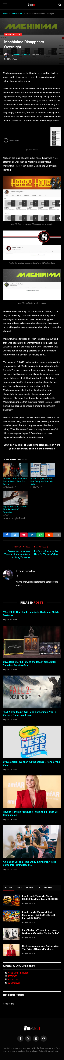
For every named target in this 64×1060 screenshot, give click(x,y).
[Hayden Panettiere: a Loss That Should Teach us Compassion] (32, 791)
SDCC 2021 (13, 979)
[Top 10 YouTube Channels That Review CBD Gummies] (15, 498)
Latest (8, 887)
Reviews (48, 887)
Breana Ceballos (21, 55)
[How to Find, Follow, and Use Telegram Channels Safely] (43, 470)
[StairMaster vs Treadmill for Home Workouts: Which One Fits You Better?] (11, 934)
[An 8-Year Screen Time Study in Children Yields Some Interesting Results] (32, 841)
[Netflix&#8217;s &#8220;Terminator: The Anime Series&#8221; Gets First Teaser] (15, 470)
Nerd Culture (13, 34)
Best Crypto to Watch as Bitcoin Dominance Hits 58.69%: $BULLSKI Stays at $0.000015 (39, 915)
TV (38, 887)
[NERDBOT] (32, 5)
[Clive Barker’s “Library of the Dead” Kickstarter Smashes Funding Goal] (32, 642)
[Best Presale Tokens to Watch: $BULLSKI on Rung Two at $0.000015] (11, 900)
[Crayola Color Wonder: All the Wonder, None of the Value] (32, 742)
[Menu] (5, 4)
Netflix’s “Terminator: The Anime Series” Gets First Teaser (15, 481)
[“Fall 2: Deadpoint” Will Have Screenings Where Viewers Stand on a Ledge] (32, 692)
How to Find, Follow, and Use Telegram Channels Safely (42, 481)
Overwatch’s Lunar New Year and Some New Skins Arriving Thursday (17, 554)
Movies (29, 887)
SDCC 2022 (13, 983)
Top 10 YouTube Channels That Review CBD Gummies (15, 509)
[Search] (59, 4)
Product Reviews (18, 972)
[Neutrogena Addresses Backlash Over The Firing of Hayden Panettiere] (11, 950)
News (19, 887)
